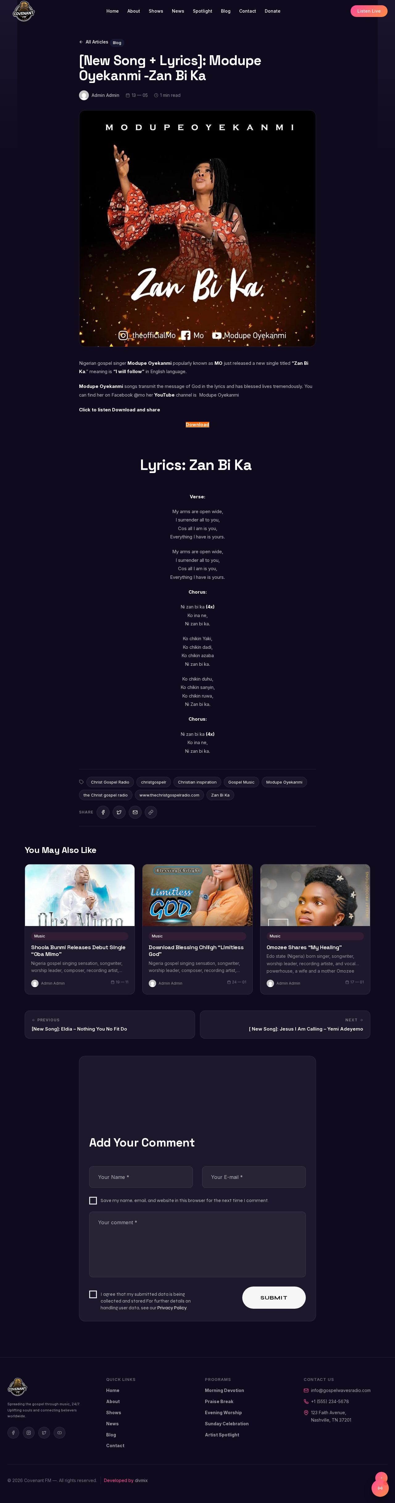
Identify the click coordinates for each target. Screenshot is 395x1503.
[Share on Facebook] (103, 812)
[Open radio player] (380, 1488)
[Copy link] (151, 812)
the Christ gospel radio (106, 795)
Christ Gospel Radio (110, 782)
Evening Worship (223, 1412)
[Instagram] (29, 1433)
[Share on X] (119, 812)
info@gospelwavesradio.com (341, 1390)
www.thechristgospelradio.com (169, 795)
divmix (141, 1480)
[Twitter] (44, 1433)
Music (39, 936)
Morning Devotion (224, 1390)
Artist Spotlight (222, 1434)
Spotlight (202, 11)
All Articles (97, 41)
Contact (247, 11)
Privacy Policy (171, 1308)
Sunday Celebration (227, 1423)
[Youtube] (59, 1433)
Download (197, 424)
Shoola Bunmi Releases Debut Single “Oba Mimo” (78, 951)
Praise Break (219, 1401)
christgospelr (153, 782)
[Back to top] (381, 1478)
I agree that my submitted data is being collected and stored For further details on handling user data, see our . (146, 1301)
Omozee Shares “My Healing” (304, 947)
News (178, 11)
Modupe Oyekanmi (284, 782)
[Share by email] (135, 812)
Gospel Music (241, 782)
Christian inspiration (197, 782)
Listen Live (369, 11)
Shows (156, 11)
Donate (273, 11)
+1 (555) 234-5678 (330, 1401)
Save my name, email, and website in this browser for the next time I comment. (184, 1200)
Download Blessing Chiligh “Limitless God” (196, 951)
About (133, 11)
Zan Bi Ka (220, 795)
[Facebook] (13, 1433)
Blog (226, 11)
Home (112, 11)
